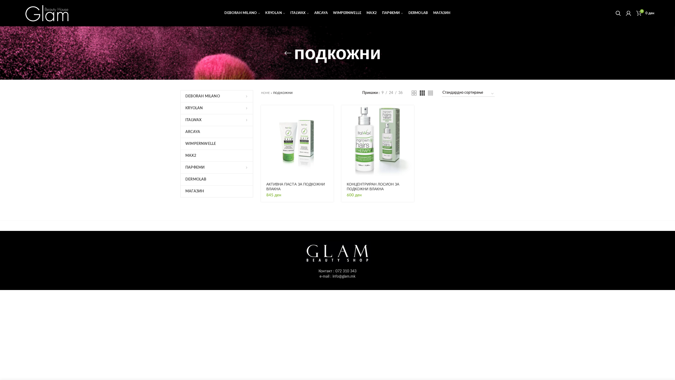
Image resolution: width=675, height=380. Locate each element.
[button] (329, 114)
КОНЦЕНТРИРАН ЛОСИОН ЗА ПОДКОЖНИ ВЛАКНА (373, 186)
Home (265, 93)
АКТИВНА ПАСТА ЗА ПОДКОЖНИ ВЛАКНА (295, 186)
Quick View (329, 126)
